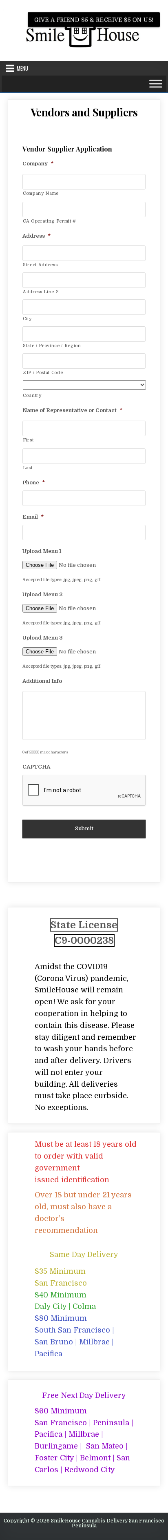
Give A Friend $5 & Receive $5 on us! (93, 19)
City (27, 318)
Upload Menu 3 (42, 638)
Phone (33, 482)
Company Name (41, 193)
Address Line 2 (41, 291)
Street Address (40, 264)
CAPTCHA (36, 767)
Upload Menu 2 (42, 594)
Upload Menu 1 (41, 551)
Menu (22, 68)
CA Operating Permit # (49, 221)
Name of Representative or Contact (72, 410)
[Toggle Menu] (155, 83)
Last (28, 467)
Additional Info (42, 681)
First (28, 440)
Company (37, 163)
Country (32, 395)
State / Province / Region (52, 345)
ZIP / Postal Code (43, 372)
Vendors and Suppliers (84, 112)
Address (36, 236)
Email (33, 517)
